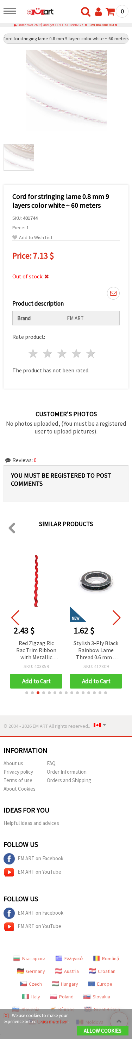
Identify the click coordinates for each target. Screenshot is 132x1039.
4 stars (76, 353)
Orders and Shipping (69, 780)
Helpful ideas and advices (31, 823)
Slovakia (101, 996)
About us (13, 763)
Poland (66, 996)
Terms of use (18, 780)
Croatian (106, 971)
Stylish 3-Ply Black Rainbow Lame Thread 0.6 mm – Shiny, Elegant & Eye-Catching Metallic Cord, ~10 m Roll (96, 650)
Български (33, 958)
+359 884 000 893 (101, 25)
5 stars (91, 353)
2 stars (48, 353)
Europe (104, 984)
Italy (35, 996)
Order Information (67, 771)
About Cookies (20, 788)
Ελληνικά (73, 958)
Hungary (69, 984)
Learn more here (52, 1022)
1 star (33, 353)
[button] (26, 692)
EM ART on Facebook (40, 858)
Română (110, 958)
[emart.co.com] (36, 12)
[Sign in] (100, 12)
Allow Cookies (102, 1030)
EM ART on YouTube (39, 871)
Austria (71, 971)
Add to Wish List (35, 237)
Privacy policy (18, 771)
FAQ (51, 763)
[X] (6, 1016)
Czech (35, 984)
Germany (35, 971)
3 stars (62, 353)
